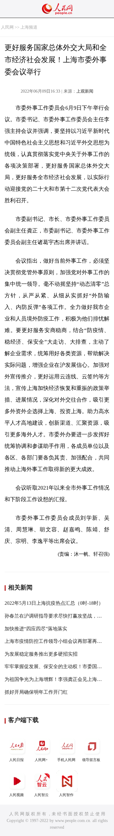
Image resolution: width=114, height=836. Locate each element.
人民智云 (41, 795)
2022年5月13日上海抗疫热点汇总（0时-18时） (54, 603)
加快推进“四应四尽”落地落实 (36, 628)
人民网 (7, 27)
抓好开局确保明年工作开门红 (36, 692)
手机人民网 (66, 760)
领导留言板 (91, 760)
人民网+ (41, 760)
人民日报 (16, 760)
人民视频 (16, 795)
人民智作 (66, 795)
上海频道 (28, 27)
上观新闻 (84, 91)
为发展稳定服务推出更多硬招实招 (41, 654)
